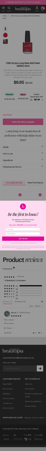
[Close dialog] (44, 202)
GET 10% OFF (23, 238)
